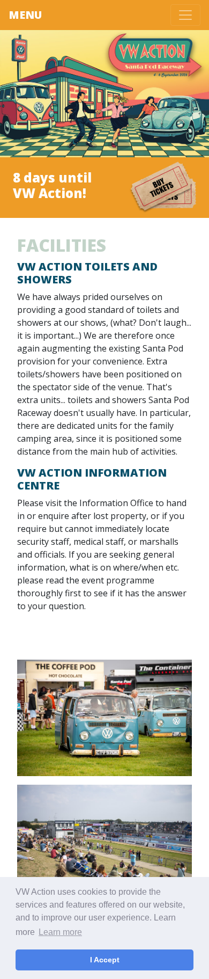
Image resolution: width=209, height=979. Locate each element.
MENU (25, 15)
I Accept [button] (105, 959)
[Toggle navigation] (185, 15)
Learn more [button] (60, 932)
